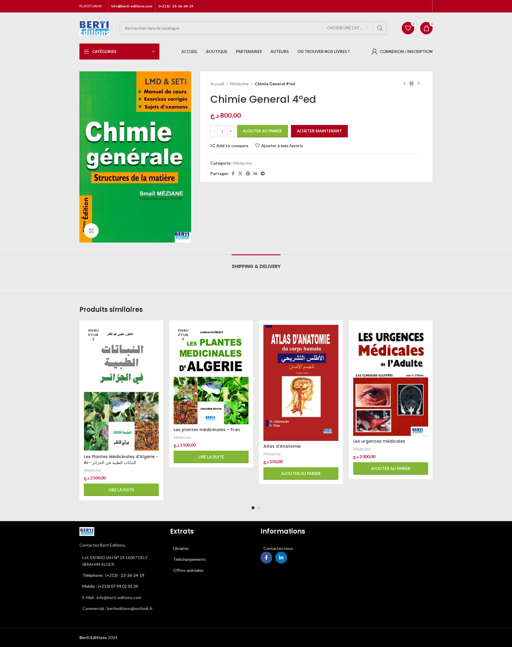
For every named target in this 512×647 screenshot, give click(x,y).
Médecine (239, 83)
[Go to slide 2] (258, 507)
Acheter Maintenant (319, 131)
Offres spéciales (188, 570)
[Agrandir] (91, 230)
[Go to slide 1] (253, 507)
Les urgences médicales (379, 441)
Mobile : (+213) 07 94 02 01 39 (110, 586)
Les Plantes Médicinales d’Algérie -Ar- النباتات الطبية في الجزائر (121, 459)
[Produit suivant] (418, 83)
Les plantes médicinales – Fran (207, 430)
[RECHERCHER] (380, 28)
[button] (300, 473)
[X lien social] (240, 174)
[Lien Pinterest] (248, 174)
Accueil (217, 83)
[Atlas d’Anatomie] (300, 383)
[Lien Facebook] (232, 174)
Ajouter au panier (262, 131)
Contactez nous (278, 548)
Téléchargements (189, 559)
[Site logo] (94, 27)
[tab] (256, 263)
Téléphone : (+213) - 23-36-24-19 (113, 575)
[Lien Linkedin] (255, 174)
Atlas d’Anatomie (282, 446)
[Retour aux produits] (411, 83)
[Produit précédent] (404, 83)
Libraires (181, 548)
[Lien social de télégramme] (263, 174)
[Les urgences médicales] (390, 380)
